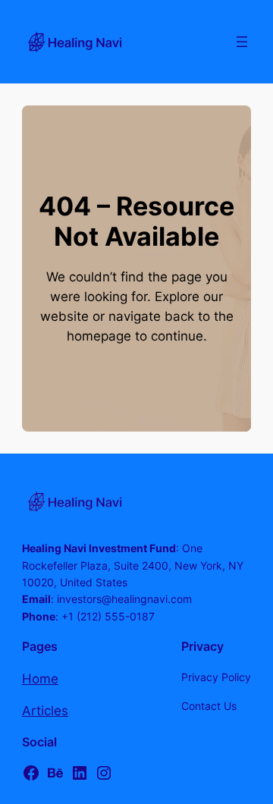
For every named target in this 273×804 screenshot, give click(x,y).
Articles (45, 710)
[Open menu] (242, 42)
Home (40, 678)
